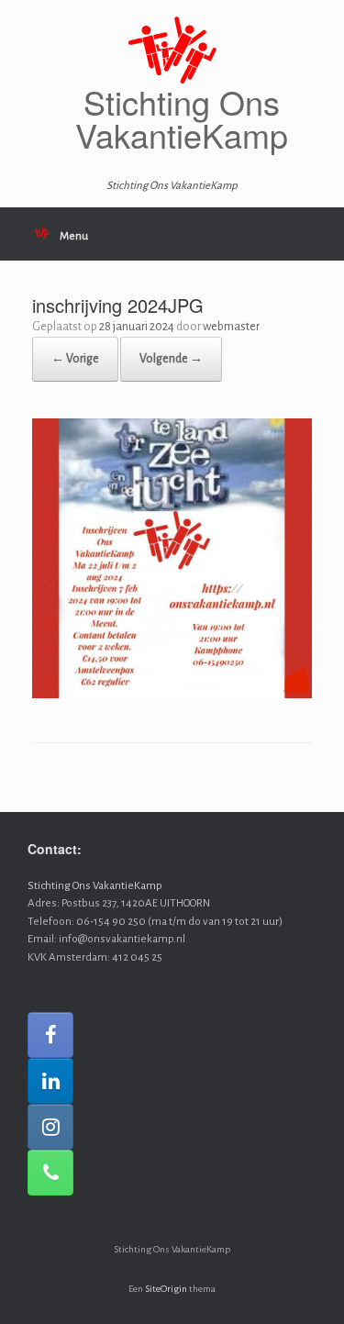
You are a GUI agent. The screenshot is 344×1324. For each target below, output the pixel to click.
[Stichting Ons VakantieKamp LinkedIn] (50, 1081)
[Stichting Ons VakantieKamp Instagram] (50, 1127)
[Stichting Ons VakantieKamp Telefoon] (50, 1173)
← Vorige (75, 358)
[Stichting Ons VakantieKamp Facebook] (50, 1035)
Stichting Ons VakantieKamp (95, 886)
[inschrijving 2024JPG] (172, 695)
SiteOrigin (166, 1289)
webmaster (231, 326)
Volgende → (171, 358)
